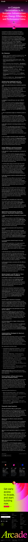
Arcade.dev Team (14, 23)
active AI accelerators (6, 190)
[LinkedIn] (1, 521)
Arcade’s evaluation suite (6, 370)
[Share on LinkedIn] (5, 455)
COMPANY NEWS (16, 468)
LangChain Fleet (14, 526)
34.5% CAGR (9, 302)
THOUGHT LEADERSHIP (7, 468)
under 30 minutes (14, 401)
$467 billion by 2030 (19, 279)
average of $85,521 (19, 102)
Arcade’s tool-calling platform (19, 45)
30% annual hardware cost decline (15, 426)
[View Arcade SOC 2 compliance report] (5, 524)
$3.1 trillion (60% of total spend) (14, 126)
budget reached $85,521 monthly (14, 432)
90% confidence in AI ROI (14, 312)
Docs (21, 515)
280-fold (12, 254)
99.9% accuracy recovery (19, 411)
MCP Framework (14, 525)
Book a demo (6, 518)
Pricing (13, 517)
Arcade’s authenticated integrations (16, 171)
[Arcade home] (3, 1)
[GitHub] (3, 521)
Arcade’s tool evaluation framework (19, 235)
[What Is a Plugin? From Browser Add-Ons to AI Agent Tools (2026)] (22, 470)
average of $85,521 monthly (20, 38)
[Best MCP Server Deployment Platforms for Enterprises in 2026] (5, 470)
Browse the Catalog (15, 521)
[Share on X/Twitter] (2, 455)
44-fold (23, 180)
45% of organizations (19, 77)
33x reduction (22, 63)
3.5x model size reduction (14, 244)
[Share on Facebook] (4, 455)
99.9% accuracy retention (8, 67)
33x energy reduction (19, 153)
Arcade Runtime (14, 515)
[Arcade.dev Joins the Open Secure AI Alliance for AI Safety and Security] (14, 470)
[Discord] (6, 521)
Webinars (21, 519)
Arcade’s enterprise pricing (16, 294)
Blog (21, 516)
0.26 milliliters (20, 202)
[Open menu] (26, 1)
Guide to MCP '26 (22, 520)
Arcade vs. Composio (23, 524)
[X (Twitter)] (5, 521)
